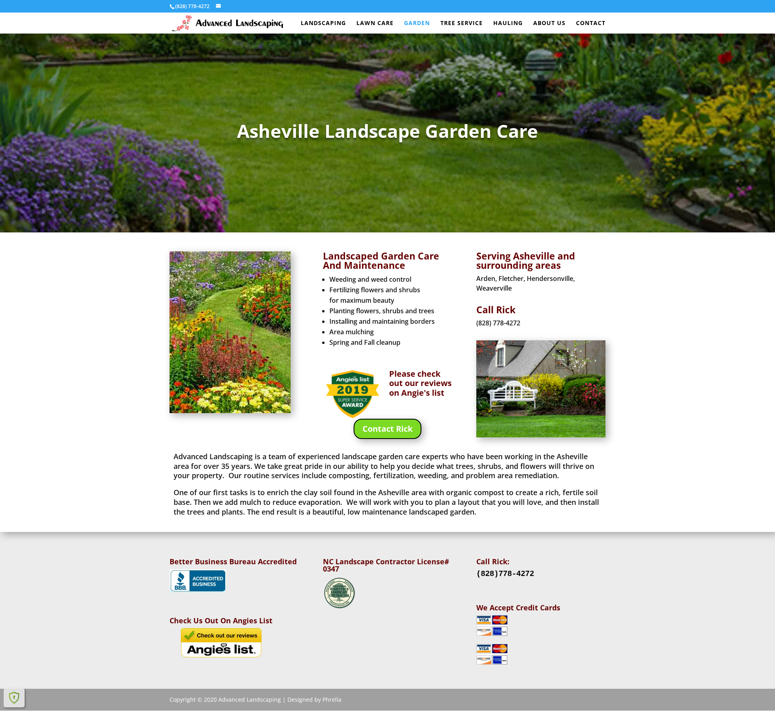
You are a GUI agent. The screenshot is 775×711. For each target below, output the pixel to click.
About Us (549, 23)
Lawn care (375, 23)
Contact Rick (387, 428)
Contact (590, 23)
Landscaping (323, 23)
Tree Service (461, 23)
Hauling (508, 23)
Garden (417, 23)
